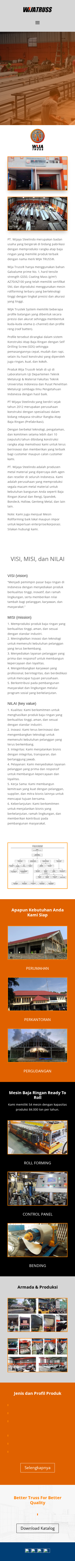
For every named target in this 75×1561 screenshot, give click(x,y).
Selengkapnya (38, 1467)
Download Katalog (38, 1528)
